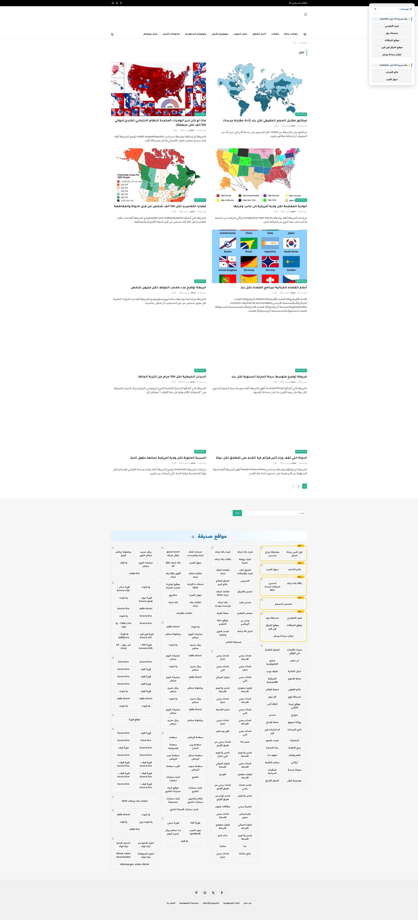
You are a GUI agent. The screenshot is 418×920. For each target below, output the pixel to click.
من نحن (247, 903)
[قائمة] (305, 34)
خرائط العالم (301, 114)
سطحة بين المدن (195, 746)
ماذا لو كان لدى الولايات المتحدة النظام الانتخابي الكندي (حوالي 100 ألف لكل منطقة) (160, 123)
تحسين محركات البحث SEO (272, 586)
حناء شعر (223, 835)
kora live (123, 661)
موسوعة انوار (294, 780)
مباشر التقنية (272, 762)
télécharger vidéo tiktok (134, 864)
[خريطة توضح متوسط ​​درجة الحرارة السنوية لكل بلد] (259, 345)
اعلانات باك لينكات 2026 (135, 800)
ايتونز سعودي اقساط (245, 689)
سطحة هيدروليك (173, 746)
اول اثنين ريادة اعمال (294, 553)
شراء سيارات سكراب (173, 778)
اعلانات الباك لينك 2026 (222, 593)
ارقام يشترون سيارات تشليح (195, 800)
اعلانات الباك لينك (222, 571)
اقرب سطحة (173, 766)
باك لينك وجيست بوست (223, 604)
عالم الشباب (294, 569)
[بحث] (112, 34)
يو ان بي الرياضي (245, 622)
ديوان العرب (195, 594)
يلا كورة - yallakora (123, 635)
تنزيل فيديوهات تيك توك (145, 855)
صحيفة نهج (294, 696)
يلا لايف (184, 840)
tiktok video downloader (123, 855)
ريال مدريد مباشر (195, 646)
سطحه (173, 737)
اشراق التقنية (272, 649)
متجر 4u (244, 741)
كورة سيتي (173, 822)
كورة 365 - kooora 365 (146, 646)
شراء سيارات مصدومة (173, 800)
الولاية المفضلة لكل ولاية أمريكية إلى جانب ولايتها (270, 206)
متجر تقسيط (223, 709)
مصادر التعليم (245, 613)
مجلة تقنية (223, 613)
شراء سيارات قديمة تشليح (184, 809)
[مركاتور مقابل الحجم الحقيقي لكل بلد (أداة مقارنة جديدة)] (259, 89)
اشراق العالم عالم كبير (222, 582)
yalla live (134, 573)
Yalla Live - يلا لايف (123, 625)
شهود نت (272, 755)
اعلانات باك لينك (195, 604)
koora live (123, 608)
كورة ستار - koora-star (123, 588)
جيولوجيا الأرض (220, 34)
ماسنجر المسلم (283, 603)
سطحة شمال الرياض (195, 757)
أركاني (294, 762)
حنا (245, 846)
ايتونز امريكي (223, 677)
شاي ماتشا (245, 853)
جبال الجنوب (240, 34)
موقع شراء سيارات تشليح (173, 789)
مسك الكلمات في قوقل (294, 651)
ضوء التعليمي (294, 617)
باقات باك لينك (222, 559)
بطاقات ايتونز (222, 806)
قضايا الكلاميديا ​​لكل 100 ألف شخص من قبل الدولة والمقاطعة (160, 206)
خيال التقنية (294, 671)
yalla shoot (173, 626)
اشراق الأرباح (272, 780)
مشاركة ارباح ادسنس (272, 553)
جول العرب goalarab (195, 832)
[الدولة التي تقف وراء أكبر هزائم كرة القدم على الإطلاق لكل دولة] (259, 426)
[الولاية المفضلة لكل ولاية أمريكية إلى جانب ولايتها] (259, 175)
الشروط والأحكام (211, 903)
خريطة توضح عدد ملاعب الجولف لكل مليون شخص (168, 287)
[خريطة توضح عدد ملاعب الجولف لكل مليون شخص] (158, 256)
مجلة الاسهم (294, 678)
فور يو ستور (222, 731)
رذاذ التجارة (272, 747)
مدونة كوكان (272, 689)
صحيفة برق (272, 617)
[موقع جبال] (297, 18)
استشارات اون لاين (272, 731)
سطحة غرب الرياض (173, 757)
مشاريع (173, 594)
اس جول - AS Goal (123, 646)
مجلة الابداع (272, 722)
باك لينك (173, 602)
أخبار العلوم (259, 34)
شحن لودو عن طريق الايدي (222, 797)
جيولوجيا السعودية (195, 34)
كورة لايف (146, 669)
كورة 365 (195, 822)
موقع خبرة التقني (294, 706)
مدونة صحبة (294, 769)
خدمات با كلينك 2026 (195, 586)
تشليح (195, 776)
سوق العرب (272, 569)
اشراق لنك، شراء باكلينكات (245, 571)
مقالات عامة (291, 34)
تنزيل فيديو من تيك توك (146, 844)
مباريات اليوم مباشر (195, 635)
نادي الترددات (294, 729)
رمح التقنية (294, 747)
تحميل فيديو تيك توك (123, 844)
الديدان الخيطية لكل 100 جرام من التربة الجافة (172, 377)
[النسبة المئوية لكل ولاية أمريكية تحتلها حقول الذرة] (158, 426)
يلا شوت (195, 626)
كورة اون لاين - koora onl (146, 635)
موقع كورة (134, 719)
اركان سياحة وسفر (283, 635)
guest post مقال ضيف (173, 553)
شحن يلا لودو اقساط (223, 689)
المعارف (294, 740)
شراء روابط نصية (245, 561)
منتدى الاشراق (244, 591)
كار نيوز (272, 696)
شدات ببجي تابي (222, 668)
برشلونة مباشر (173, 633)
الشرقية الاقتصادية (272, 680)
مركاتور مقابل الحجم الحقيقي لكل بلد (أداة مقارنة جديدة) (265, 121)
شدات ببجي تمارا (222, 657)
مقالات (275, 34)
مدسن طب (245, 602)
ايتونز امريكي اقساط (223, 765)
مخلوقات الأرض (171, 34)
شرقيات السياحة (272, 771)
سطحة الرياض (195, 737)
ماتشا (223, 846)
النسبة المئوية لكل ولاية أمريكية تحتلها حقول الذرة (168, 458)
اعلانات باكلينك (184, 613)
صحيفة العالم (233, 642)
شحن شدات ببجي (245, 786)
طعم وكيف (295, 755)
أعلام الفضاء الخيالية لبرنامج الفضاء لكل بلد (274, 287)
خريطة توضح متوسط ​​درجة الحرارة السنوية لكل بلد (269, 377)
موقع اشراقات (294, 625)
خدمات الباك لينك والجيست (195, 553)
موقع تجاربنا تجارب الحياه (173, 586)
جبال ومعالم (150, 34)
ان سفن (294, 660)
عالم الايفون (294, 689)
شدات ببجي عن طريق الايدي (222, 743)
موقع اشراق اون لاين (272, 627)
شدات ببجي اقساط (245, 657)
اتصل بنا (171, 903)
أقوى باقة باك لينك (173, 575)
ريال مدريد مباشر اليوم (146, 553)
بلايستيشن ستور (245, 815)
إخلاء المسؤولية (231, 903)
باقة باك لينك (294, 583)
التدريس (245, 580)
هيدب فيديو (272, 740)
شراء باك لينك (245, 551)
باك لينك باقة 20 (173, 564)
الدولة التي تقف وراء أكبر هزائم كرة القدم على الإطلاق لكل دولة (261, 458)
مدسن (272, 714)
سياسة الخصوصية (189, 903)
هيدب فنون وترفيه (223, 633)
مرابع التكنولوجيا (272, 662)
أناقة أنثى (272, 704)
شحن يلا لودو (245, 795)
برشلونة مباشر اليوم (123, 553)
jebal (293, 126)
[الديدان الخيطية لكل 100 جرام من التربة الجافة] (158, 345)
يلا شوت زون (146, 821)
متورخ (294, 714)
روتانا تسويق (294, 722)
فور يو (222, 774)
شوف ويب (272, 671)
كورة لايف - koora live (146, 764)
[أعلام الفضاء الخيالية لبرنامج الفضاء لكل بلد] (259, 256)
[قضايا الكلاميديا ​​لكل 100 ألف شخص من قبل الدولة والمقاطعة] (158, 175)
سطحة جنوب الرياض (195, 768)
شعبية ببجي (245, 806)
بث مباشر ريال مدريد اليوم (173, 832)
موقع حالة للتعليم (222, 622)
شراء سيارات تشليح (195, 789)
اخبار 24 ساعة (245, 631)
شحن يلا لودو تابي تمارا (223, 754)
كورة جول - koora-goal (146, 599)
